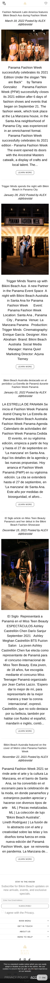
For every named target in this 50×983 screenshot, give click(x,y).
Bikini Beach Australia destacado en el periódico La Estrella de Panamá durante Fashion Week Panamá (25, 383)
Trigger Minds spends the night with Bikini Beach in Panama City (25, 188)
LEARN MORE (25, 172)
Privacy (29, 912)
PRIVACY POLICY (16, 977)
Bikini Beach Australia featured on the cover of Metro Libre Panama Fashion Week (25, 748)
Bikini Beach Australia (25, 3)
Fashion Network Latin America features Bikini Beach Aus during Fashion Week (25, 14)
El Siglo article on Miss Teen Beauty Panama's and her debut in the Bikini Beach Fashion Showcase (25, 521)
